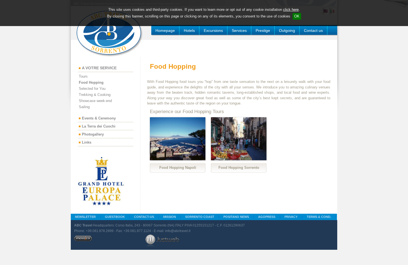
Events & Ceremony (99, 118)
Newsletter (85, 216)
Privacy (291, 216)
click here (291, 9)
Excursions (213, 30)
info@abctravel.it (177, 231)
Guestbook (115, 216)
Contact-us (144, 216)
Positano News (236, 216)
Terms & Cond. (319, 216)
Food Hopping (91, 82)
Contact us (313, 30)
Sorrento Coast (199, 216)
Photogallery (93, 134)
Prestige (263, 30)
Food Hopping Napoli (177, 167)
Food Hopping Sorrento (238, 167)
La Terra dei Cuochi (98, 126)
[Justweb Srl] (162, 240)
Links (86, 142)
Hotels (189, 30)
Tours (83, 76)
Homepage (165, 30)
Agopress (266, 216)
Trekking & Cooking (94, 95)
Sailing (84, 107)
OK (296, 16)
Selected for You (92, 88)
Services (239, 30)
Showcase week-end (95, 101)
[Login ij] (83, 240)
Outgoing (287, 30)
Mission (169, 216)
